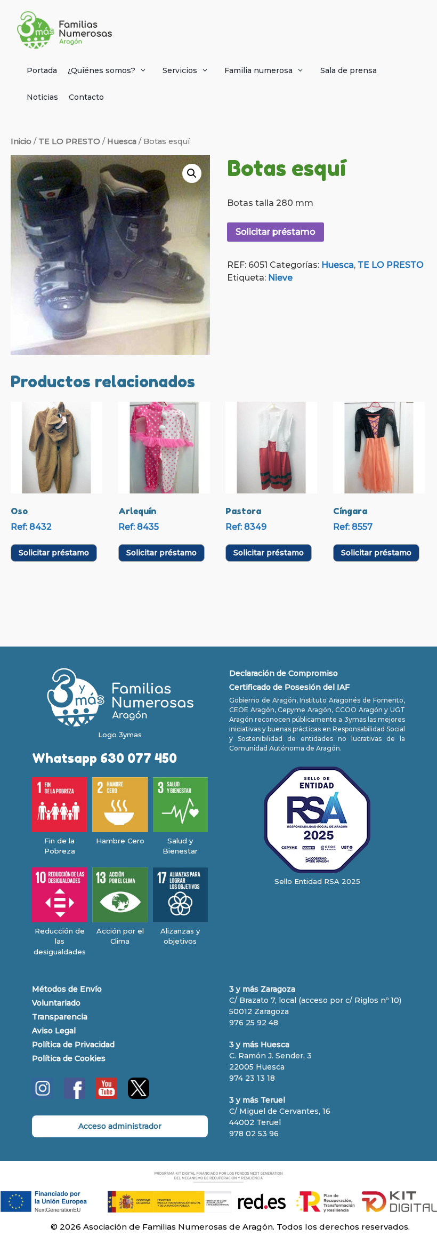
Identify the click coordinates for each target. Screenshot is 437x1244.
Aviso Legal (54, 1030)
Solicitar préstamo (275, 232)
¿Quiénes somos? (101, 70)
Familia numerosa (258, 70)
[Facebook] (74, 1096)
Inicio (21, 141)
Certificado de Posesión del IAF (289, 687)
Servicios (180, 70)
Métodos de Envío (67, 989)
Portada (42, 70)
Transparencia (59, 1017)
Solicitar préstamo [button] (54, 552)
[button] (191, 173)
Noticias (42, 97)
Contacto (86, 97)
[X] (138, 1096)
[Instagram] (42, 1096)
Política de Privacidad (73, 1044)
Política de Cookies (69, 1058)
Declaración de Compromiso (283, 673)
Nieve (280, 278)
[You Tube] (106, 1096)
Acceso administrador (119, 1126)
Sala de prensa (348, 70)
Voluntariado (56, 1003)
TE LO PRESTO (69, 141)
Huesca (121, 141)
